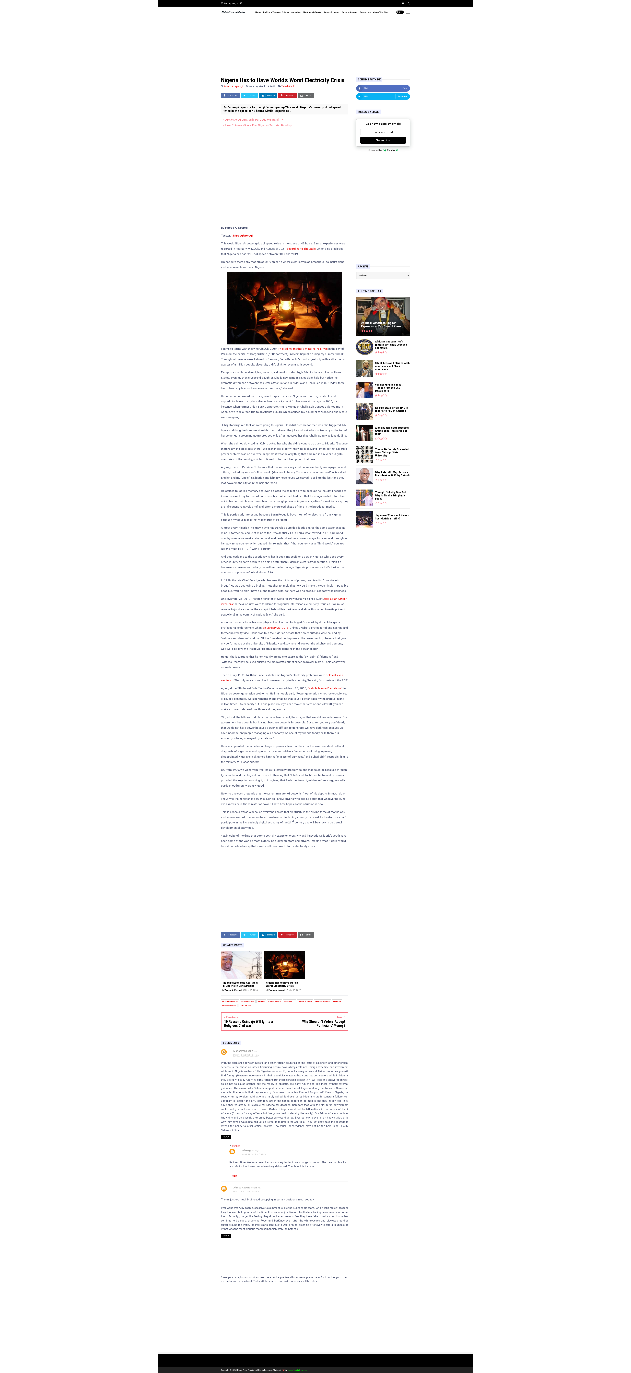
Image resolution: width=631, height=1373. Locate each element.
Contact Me (365, 12)
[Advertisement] (315, 44)
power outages (229, 1006)
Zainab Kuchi (288, 86)
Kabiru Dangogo (322, 1001)
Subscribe (383, 140)
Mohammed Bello (243, 1050)
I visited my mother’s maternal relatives (303, 348)
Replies (236, 1146)
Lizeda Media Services (297, 1370)
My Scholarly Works (312, 12)
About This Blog (380, 12)
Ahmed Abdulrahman (245, 1187)
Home (258, 12)
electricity (289, 1001)
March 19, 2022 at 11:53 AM (246, 1191)
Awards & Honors (331, 12)
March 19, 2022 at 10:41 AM (246, 1055)
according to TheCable (301, 248)
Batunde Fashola (230, 1001)
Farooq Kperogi (305, 1001)
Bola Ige (261, 1001)
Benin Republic (247, 1001)
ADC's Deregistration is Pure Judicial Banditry (254, 119)
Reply (226, 1137)
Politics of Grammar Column (276, 12)
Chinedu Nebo (274, 1001)
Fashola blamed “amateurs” (324, 688)
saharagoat (248, 1150)
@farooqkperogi (242, 235)
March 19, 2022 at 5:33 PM (254, 1154)
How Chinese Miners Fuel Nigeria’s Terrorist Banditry (258, 125)
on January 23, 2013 (276, 627)
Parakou (337, 1001)
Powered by (375, 150)
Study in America (349, 12)
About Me (295, 12)
